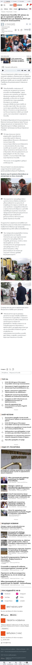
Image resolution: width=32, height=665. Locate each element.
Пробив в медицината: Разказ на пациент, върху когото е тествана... (14, 559)
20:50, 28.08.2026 (5, 578)
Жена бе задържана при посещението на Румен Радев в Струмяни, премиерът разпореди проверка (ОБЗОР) (19, 512)
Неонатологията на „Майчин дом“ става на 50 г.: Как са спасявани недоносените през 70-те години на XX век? (19, 542)
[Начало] (2, 9)
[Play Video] (16, 43)
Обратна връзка (20, 649)
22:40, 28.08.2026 (12, 553)
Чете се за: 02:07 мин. (15, 562)
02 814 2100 (6, 639)
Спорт (15, 9)
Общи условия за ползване (8, 649)
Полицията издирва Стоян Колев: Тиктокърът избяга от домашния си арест (18, 419)
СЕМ (27, 649)
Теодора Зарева (11, 24)
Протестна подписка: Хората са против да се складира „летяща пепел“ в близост (19, 550)
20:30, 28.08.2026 (5, 585)
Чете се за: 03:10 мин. (22, 544)
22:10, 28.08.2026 (12, 536)
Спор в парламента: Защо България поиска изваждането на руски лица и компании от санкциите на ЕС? (19, 495)
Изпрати (5, 628)
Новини (6, 9)
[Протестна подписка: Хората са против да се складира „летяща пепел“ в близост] (4, 551)
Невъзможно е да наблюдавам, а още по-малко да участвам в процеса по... (17, 432)
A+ (27, 24)
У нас (15, 11)
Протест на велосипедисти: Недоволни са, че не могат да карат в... (13, 575)
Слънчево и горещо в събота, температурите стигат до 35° (14, 567)
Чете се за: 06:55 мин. (15, 529)
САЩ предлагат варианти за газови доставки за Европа (17, 60)
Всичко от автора (10, 25)
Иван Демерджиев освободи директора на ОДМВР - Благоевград (18, 479)
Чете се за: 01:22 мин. (22, 536)
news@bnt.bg (7, 642)
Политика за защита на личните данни (15, 651)
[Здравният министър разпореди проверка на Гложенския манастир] (4, 504)
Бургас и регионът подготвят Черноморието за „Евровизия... (15, 391)
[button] (26, 663)
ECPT (2, 651)
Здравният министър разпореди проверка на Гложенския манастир (17, 395)
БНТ (2, 1)
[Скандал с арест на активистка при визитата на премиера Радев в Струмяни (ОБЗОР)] (4, 488)
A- (30, 24)
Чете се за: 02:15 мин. (14, 570)
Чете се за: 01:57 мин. (22, 553)
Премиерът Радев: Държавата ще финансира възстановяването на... (17, 387)
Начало (3, 11)
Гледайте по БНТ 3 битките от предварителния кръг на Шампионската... (16, 400)
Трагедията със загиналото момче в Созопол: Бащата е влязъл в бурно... (17, 436)
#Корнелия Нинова (14, 372)
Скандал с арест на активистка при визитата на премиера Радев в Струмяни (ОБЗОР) (19, 487)
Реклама (16, 409)
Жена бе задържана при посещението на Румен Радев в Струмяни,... (16, 406)
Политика (9, 11)
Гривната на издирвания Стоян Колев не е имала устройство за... (18, 427)
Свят (10, 9)
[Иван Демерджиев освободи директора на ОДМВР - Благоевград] (4, 480)
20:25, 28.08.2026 (12, 544)
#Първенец (5, 372)
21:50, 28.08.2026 (5, 570)
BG (29, 1)
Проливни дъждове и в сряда (14, 440)
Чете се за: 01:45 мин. (15, 578)
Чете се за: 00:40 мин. (15, 585)
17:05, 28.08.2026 (5, 562)
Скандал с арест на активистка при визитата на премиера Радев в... (13, 527)
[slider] (10, 70)
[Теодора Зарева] (3, 24)
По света (4, 563)
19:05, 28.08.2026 (5, 529)
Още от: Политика (11, 447)
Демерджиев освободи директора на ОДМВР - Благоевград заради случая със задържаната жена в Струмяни (16, 472)
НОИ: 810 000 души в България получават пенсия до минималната (17, 382)
